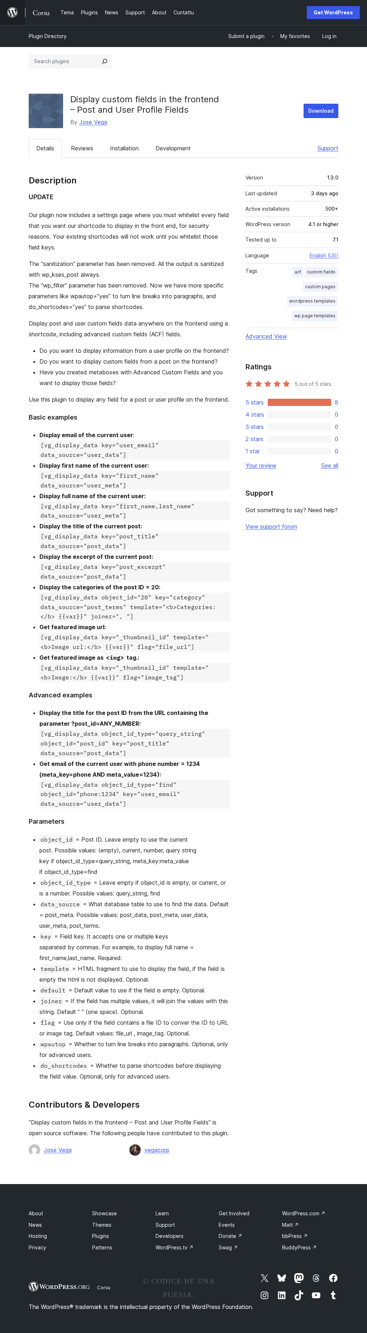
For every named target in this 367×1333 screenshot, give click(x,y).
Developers (170, 1236)
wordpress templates (312, 301)
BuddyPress (299, 1247)
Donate (230, 1236)
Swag (228, 1247)
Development (173, 148)
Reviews (82, 148)
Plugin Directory (48, 36)
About (36, 1213)
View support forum (271, 526)
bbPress (295, 1236)
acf (298, 272)
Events (227, 1225)
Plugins (100, 1236)
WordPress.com (303, 1213)
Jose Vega (93, 122)
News (35, 1225)
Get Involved (234, 1213)
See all (329, 465)
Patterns (102, 1247)
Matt (290, 1225)
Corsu (103, 1287)
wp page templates (314, 315)
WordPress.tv (175, 1247)
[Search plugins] (104, 61)
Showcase (104, 1213)
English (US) (324, 255)
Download (321, 111)
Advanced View (266, 336)
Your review (261, 465)
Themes (101, 1225)
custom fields (321, 272)
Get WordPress (333, 12)
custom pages (320, 286)
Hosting (38, 1236)
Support (328, 148)
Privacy (37, 1247)
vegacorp (156, 1150)
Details (45, 148)
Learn (162, 1213)
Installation (124, 148)
